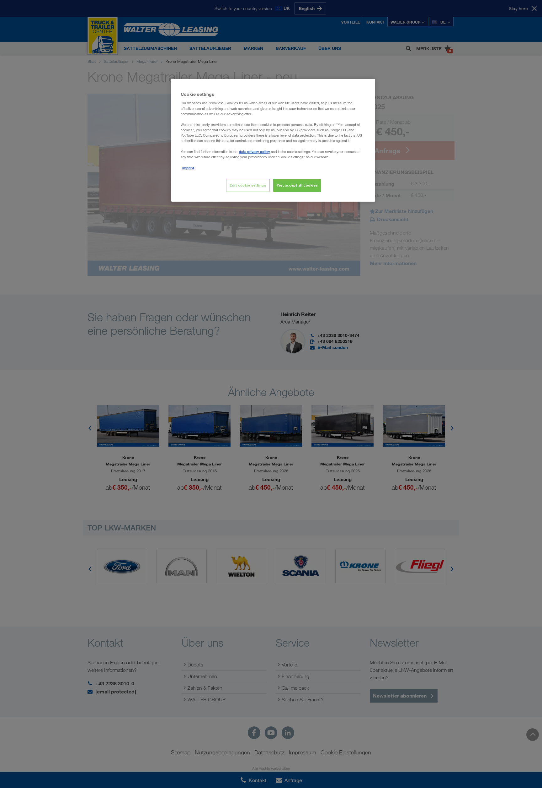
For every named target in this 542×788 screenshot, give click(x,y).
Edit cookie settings (248, 185)
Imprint (188, 168)
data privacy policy (254, 151)
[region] (273, 140)
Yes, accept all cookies (297, 185)
